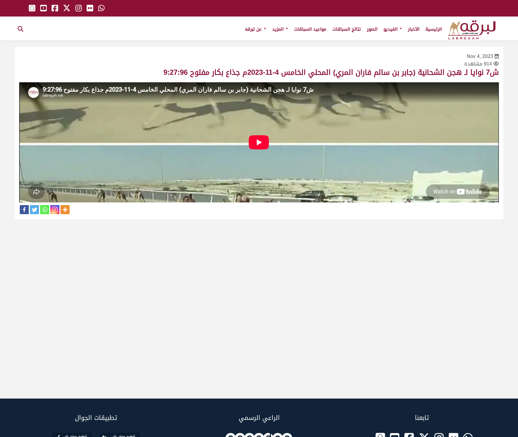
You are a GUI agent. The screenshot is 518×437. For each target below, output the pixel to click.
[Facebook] (24, 209)
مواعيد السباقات (310, 29)
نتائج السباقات (346, 29)
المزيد (278, 29)
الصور (372, 29)
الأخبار (413, 29)
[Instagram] (54, 209)
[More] (65, 209)
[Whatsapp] (44, 209)
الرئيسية (433, 29)
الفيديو (391, 29)
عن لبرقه (254, 29)
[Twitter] (34, 209)
